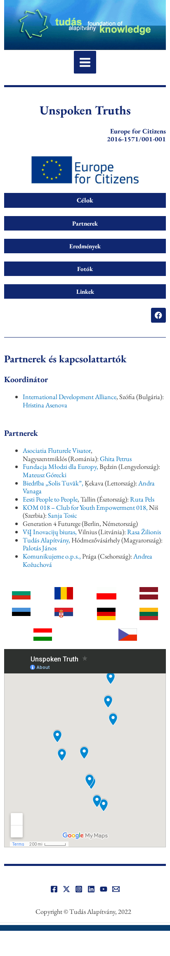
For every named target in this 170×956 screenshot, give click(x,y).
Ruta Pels (142, 499)
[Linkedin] (91, 889)
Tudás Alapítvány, (46, 540)
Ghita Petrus (116, 458)
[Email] (116, 889)
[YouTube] (103, 889)
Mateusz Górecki (44, 474)
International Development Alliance (69, 396)
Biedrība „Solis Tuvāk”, (54, 483)
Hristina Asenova (45, 404)
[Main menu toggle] (85, 62)
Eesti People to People (50, 499)
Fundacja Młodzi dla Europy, (60, 466)
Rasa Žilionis (144, 531)
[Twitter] (66, 889)
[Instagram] (79, 889)
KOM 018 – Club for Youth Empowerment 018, (85, 507)
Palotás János (40, 547)
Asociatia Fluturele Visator (57, 450)
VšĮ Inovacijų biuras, (50, 531)
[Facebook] (54, 889)
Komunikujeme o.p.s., (52, 556)
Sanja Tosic (62, 515)
